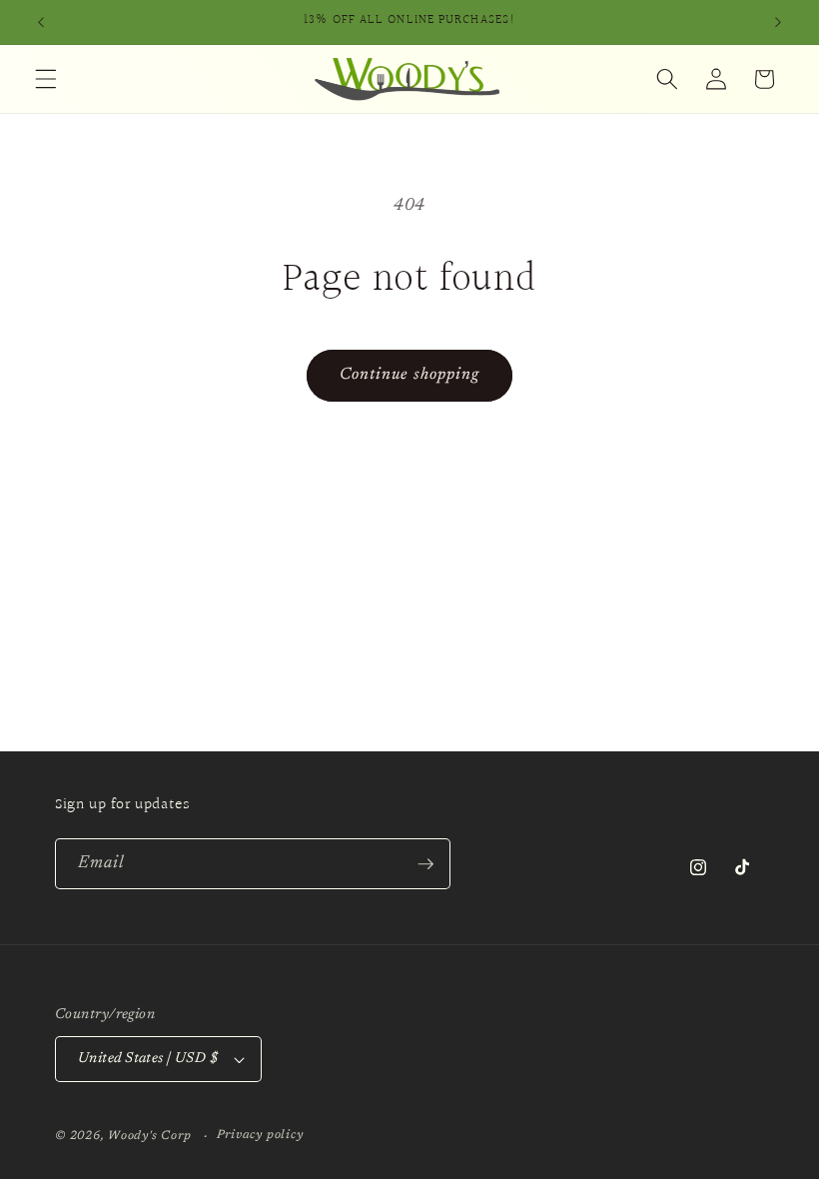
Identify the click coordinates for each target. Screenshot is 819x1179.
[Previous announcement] (41, 22)
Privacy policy (260, 1135)
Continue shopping (410, 375)
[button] (46, 79)
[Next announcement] (778, 22)
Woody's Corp (149, 1136)
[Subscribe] (425, 864)
